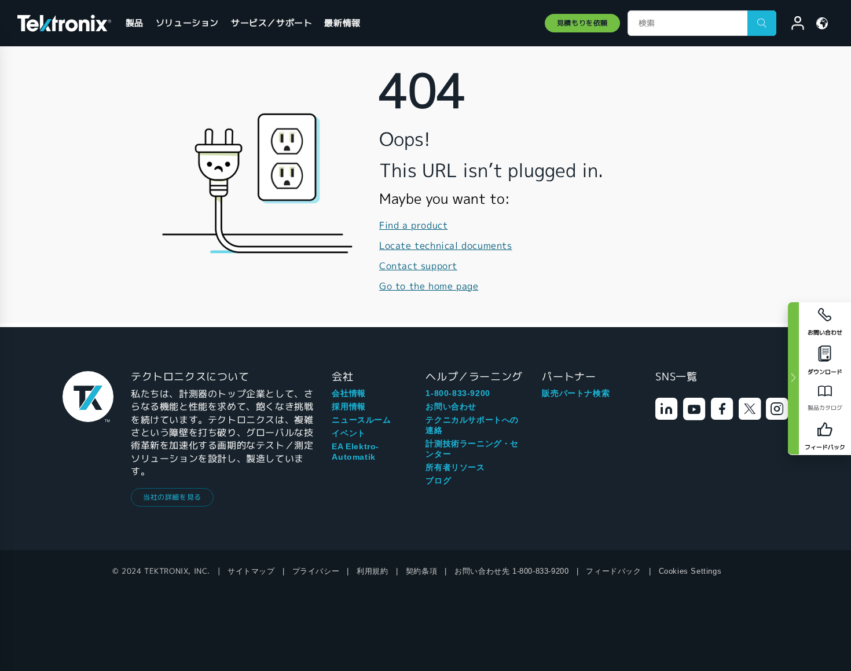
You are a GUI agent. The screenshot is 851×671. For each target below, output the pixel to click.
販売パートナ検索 (576, 393)
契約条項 (421, 571)
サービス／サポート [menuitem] (271, 23)
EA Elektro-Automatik (355, 451)
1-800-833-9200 (458, 393)
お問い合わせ (451, 406)
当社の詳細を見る (172, 497)
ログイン (792, 25)
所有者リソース (455, 467)
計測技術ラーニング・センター (472, 449)
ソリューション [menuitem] (187, 23)
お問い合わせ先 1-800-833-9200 (511, 571)
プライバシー (316, 571)
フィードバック (613, 571)
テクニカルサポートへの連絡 (472, 425)
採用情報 (348, 406)
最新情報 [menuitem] (342, 23)
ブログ (438, 480)
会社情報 (348, 393)
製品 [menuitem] (135, 23)
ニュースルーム (361, 419)
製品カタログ (825, 408)
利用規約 (372, 571)
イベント (348, 433)
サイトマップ (251, 571)
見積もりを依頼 (582, 23)
